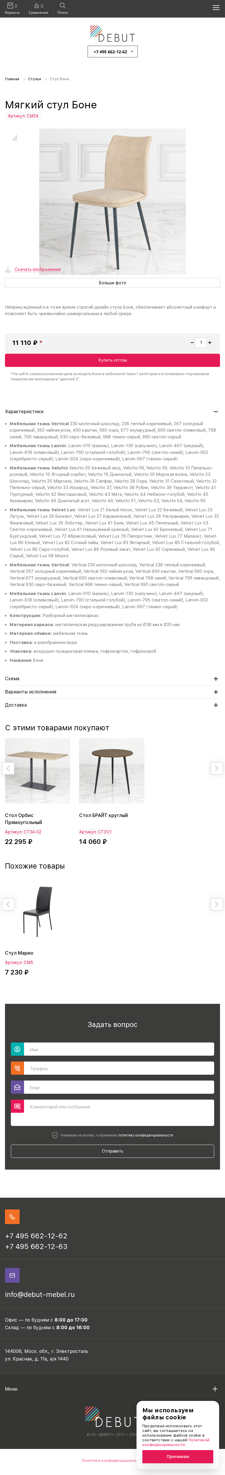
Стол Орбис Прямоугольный (23, 819)
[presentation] (8, 768)
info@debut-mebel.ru (40, 1294)
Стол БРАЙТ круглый (103, 815)
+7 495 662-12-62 (110, 51)
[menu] (212, 7)
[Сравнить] (14, 138)
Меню (11, 1389)
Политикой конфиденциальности (175, 1442)
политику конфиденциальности (145, 1135)
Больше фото (112, 283)
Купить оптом (112, 360)
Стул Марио (19, 953)
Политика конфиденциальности (112, 1460)
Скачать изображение (38, 269)
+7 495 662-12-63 (36, 1246)
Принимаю (178, 1456)
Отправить (112, 1151)
